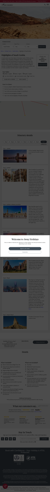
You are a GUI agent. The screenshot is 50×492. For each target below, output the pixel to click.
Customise (25, 252)
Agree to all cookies (25, 248)
